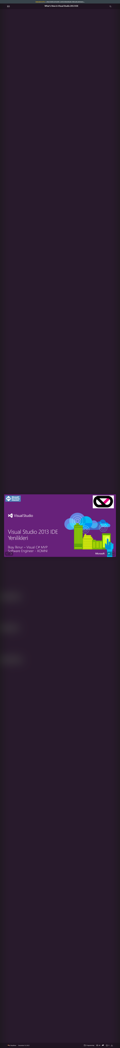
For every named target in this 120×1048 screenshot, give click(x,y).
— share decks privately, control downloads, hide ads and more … (60, 1)
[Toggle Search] (110, 6)
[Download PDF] (112, 1045)
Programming (90, 1045)
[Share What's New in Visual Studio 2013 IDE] (103, 1045)
